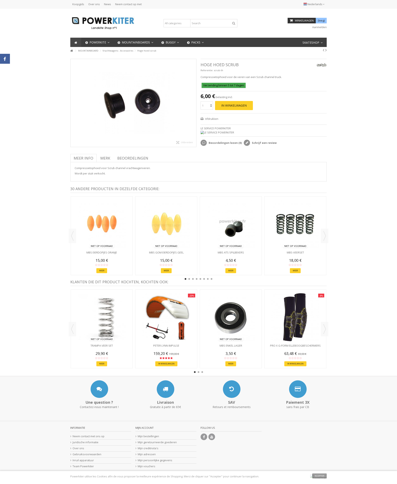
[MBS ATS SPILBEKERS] (231, 224)
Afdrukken (211, 119)
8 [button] (211, 279)
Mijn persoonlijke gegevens (155, 460)
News (107, 4)
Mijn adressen (147, 454)
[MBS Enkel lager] (231, 317)
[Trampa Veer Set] (102, 317)
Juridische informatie (85, 442)
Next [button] (324, 236)
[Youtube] (211, 437)
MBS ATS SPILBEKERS (231, 252)
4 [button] (196, 279)
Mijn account (144, 428)
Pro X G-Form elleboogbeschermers (295, 345)
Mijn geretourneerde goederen (157, 442)
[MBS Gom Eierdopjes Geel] (166, 224)
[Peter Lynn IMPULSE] (166, 317)
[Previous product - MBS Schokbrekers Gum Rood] (323, 50)
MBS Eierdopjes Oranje (101, 252)
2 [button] (189, 279)
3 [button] (193, 279)
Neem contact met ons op (88, 436)
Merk (105, 158)
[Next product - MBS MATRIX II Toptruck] (326, 50)
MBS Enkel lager (231, 345)
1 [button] (185, 279)
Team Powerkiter (83, 466)
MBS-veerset (295, 252)
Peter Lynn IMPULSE (166, 345)
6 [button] (204, 279)
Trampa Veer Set (102, 345)
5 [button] (200, 279)
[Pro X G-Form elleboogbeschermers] (295, 317)
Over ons (94, 4)
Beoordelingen (132, 158)
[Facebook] (204, 437)
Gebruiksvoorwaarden (87, 454)
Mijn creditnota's (148, 448)
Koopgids (78, 4)
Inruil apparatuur (83, 460)
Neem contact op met (128, 4)
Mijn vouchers (146, 466)
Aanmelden (319, 27)
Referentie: (207, 70)
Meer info (83, 158)
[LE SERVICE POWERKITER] (264, 132)
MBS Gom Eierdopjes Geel (166, 252)
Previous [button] (72, 236)
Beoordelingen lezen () (225, 143)
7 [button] (208, 279)
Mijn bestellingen (148, 436)
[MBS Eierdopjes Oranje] (102, 224)
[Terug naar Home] (71, 50)
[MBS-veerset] (295, 224)
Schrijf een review (264, 143)
